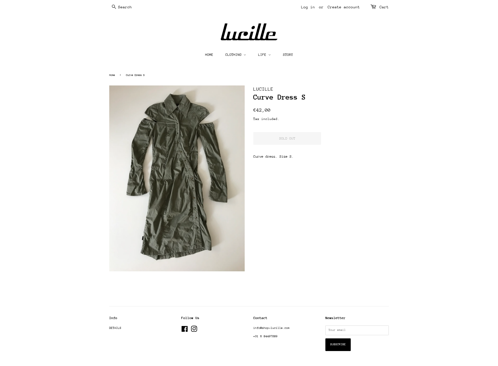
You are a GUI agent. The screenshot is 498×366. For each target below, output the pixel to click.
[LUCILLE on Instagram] (194, 330)
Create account (344, 7)
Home (112, 75)
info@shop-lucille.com (271, 328)
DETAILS (115, 328)
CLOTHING (234, 55)
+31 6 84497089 (265, 336)
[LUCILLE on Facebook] (184, 330)
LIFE (263, 55)
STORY (288, 55)
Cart (384, 7)
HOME (209, 55)
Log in (308, 7)
